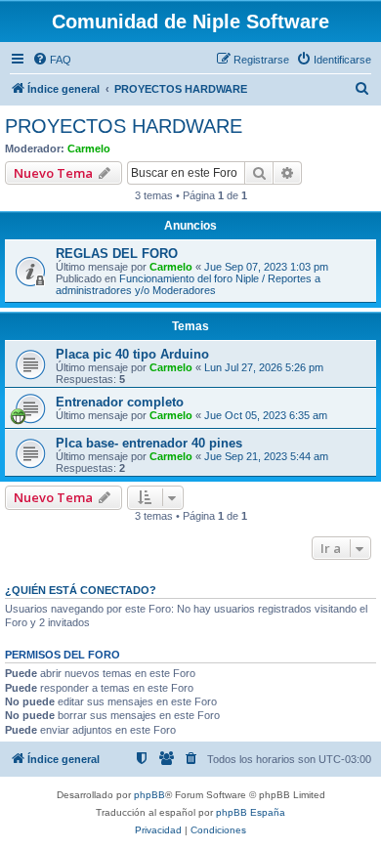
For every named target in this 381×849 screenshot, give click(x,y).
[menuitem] (51, 59)
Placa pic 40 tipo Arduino (132, 354)
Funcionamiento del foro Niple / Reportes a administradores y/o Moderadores (188, 284)
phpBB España (250, 812)
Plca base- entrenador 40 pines (149, 443)
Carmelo (88, 148)
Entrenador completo (120, 402)
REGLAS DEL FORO (117, 253)
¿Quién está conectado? (80, 590)
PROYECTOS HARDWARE (123, 126)
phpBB (149, 794)
